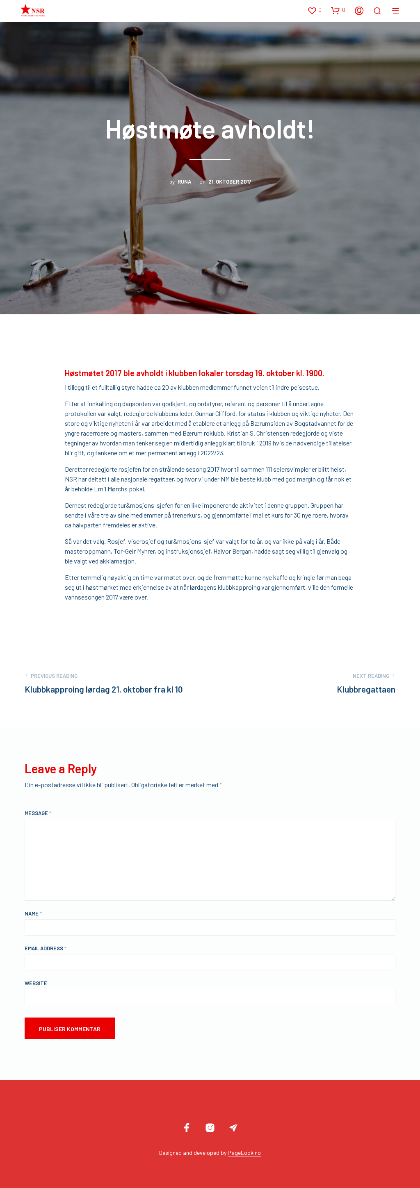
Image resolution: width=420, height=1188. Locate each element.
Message (38, 813)
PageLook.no (244, 1152)
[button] (314, 10)
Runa (185, 181)
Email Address (45, 948)
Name (33, 913)
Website (36, 983)
